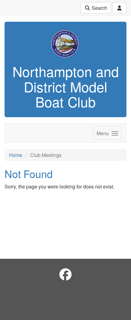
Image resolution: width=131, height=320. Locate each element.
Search (98, 7)
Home (15, 154)
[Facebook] (65, 274)
